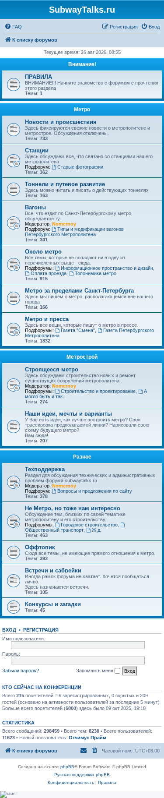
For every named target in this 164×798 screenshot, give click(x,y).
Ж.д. (96, 530)
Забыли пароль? (20, 670)
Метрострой (82, 357)
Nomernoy (64, 223)
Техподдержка (45, 469)
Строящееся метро (51, 369)
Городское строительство (89, 524)
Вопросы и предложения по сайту (94, 491)
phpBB (67, 766)
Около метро (43, 251)
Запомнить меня (95, 670)
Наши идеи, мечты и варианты (68, 413)
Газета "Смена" (78, 330)
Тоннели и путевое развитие (65, 184)
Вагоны (35, 207)
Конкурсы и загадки (53, 604)
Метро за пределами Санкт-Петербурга (79, 290)
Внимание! (82, 64)
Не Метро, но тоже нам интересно (72, 508)
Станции (37, 150)
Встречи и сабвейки (53, 570)
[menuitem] (13, 26)
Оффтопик (40, 547)
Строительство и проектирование (98, 391)
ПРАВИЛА (38, 77)
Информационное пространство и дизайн (107, 268)
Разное (82, 457)
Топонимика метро (95, 273)
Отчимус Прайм (87, 737)
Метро (82, 109)
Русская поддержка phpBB (82, 774)
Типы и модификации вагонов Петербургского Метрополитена (74, 231)
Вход (9, 629)
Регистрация (41, 629)
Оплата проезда (48, 273)
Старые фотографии (80, 166)
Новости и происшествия (61, 122)
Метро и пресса (47, 319)
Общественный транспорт (54, 530)
